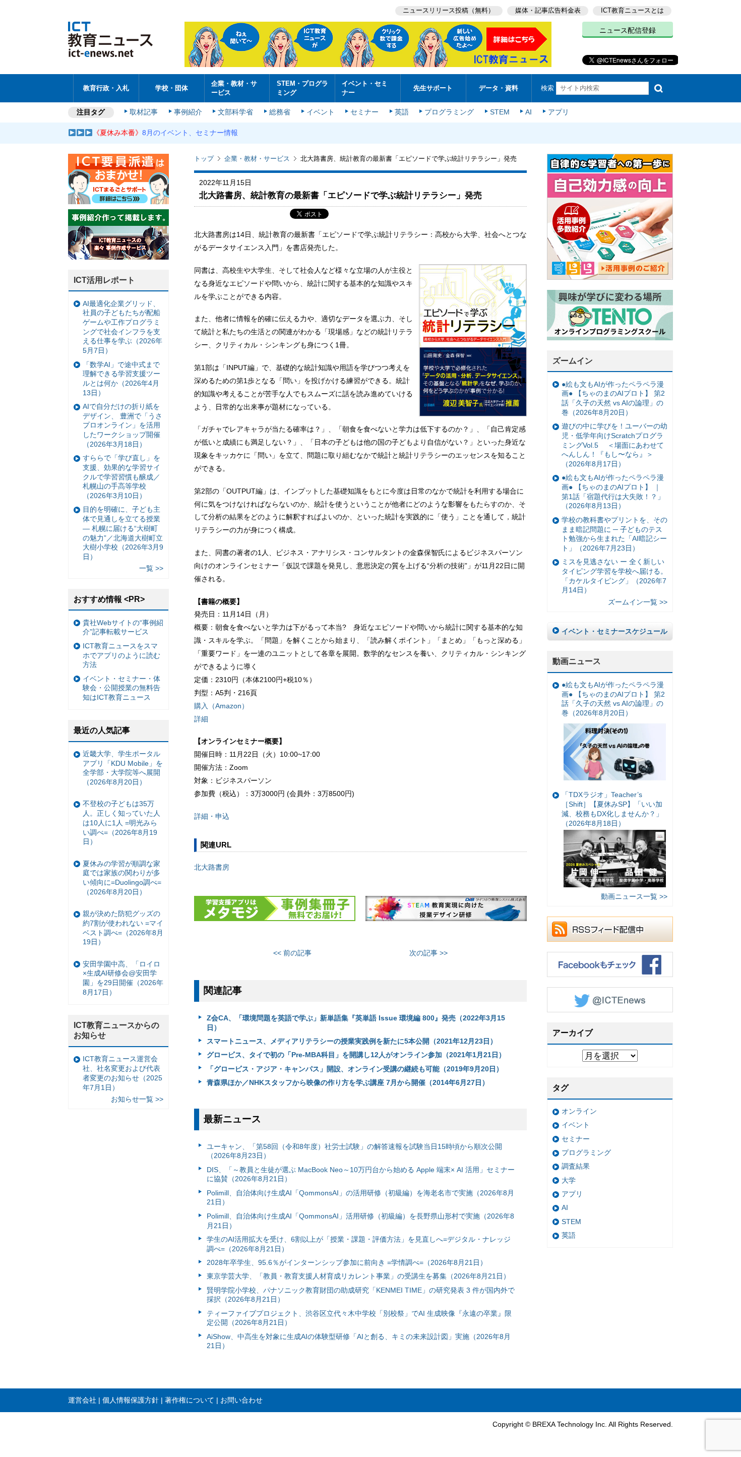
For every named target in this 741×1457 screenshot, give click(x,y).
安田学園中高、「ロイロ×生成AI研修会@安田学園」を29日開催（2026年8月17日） (123, 978)
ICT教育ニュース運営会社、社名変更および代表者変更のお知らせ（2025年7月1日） (122, 1073)
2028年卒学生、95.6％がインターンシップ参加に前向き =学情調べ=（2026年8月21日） (347, 1262)
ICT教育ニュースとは (632, 10)
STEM (500, 112)
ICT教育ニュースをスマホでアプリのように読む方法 (121, 655)
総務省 (279, 112)
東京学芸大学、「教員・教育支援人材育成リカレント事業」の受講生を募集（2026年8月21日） (358, 1276)
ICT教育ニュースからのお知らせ (116, 1030)
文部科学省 (235, 112)
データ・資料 (498, 88)
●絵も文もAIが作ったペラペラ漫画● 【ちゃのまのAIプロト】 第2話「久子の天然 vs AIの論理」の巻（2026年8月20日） (613, 398)
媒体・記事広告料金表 (548, 10)
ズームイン (572, 360)
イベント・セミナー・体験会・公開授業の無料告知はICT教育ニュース (121, 688)
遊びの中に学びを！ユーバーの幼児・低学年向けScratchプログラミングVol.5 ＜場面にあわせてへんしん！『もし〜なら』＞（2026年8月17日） (614, 445)
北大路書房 (211, 867)
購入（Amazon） (221, 706)
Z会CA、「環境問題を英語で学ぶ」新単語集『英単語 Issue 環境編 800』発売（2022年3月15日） (356, 1022)
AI (528, 112)
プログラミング (449, 112)
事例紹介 (188, 112)
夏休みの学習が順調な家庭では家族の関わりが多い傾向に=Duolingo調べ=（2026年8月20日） (122, 878)
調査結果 (576, 1166)
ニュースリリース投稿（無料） (449, 10)
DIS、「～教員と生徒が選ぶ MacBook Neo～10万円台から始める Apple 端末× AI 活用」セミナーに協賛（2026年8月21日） (361, 1174)
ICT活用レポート (104, 280)
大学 (569, 1180)
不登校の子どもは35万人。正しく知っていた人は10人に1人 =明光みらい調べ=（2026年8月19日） (121, 822)
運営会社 (82, 1400)
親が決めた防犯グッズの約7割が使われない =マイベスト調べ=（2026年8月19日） (123, 927)
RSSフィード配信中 (610, 929)
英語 (402, 112)
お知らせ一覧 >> (137, 1099)
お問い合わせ (241, 1400)
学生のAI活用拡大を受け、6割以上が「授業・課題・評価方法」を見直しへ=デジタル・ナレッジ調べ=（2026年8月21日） (359, 1244)
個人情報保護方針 (130, 1400)
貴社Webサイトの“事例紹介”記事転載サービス (123, 627)
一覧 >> (151, 568)
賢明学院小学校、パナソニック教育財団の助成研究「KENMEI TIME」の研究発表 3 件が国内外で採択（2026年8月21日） (361, 1295)
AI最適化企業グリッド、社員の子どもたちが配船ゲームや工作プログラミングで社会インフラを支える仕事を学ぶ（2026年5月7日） (122, 327)
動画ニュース (576, 661)
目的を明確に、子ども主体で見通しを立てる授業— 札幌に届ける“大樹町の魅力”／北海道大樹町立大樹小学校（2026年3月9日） (123, 533)
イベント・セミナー (365, 88)
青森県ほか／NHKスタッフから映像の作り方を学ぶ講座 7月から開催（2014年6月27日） (348, 1082)
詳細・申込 (211, 816)
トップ (204, 158)
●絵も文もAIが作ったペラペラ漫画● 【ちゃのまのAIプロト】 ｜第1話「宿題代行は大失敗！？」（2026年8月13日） (613, 491)
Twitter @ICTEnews (610, 999)
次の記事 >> (428, 953)
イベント (320, 112)
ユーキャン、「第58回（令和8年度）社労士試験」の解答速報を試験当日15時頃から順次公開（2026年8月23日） (354, 1151)
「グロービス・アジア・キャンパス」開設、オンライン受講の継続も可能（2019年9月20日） (355, 1069)
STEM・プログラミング (302, 88)
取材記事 (144, 112)
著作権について (189, 1400)
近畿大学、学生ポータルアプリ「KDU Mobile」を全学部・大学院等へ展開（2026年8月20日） (123, 768)
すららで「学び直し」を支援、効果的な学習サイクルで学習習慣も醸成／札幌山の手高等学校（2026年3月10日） (121, 477)
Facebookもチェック (610, 964)
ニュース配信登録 (627, 30)
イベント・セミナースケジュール (614, 631)
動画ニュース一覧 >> (634, 896)
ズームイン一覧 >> (637, 602)
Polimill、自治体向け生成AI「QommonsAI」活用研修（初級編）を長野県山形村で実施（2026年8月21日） (360, 1221)
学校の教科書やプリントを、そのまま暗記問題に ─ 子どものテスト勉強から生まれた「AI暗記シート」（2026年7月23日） (614, 534)
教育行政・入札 (106, 88)
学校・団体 (171, 88)
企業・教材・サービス (234, 88)
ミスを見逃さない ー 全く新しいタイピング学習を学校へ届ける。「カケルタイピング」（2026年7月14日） (614, 576)
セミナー (364, 112)
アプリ (558, 112)
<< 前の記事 (292, 953)
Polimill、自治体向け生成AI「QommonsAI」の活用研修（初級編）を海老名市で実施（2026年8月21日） (360, 1197)
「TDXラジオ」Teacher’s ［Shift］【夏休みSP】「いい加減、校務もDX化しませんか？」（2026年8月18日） (612, 809)
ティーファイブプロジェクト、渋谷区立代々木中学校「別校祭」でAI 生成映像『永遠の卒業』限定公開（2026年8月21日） (359, 1318)
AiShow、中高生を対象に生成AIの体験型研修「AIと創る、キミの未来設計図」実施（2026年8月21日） (359, 1341)
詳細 (201, 719)
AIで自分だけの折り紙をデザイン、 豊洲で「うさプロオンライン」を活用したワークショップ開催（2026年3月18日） (122, 425)
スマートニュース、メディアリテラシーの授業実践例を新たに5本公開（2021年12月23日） (352, 1041)
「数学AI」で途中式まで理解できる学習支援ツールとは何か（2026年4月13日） (121, 378)
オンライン (579, 1111)
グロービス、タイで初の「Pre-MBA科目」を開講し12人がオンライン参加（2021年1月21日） (356, 1055)
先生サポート (433, 88)
